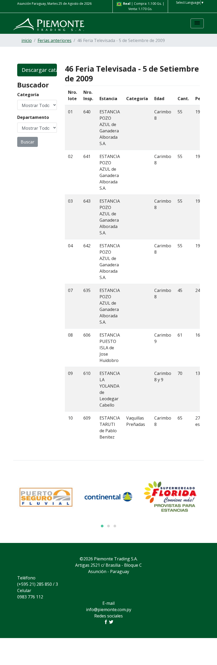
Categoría (28, 94)
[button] (102, 526)
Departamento (33, 117)
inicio (26, 40)
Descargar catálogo (39, 69)
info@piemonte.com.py (108, 609)
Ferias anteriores (54, 40)
